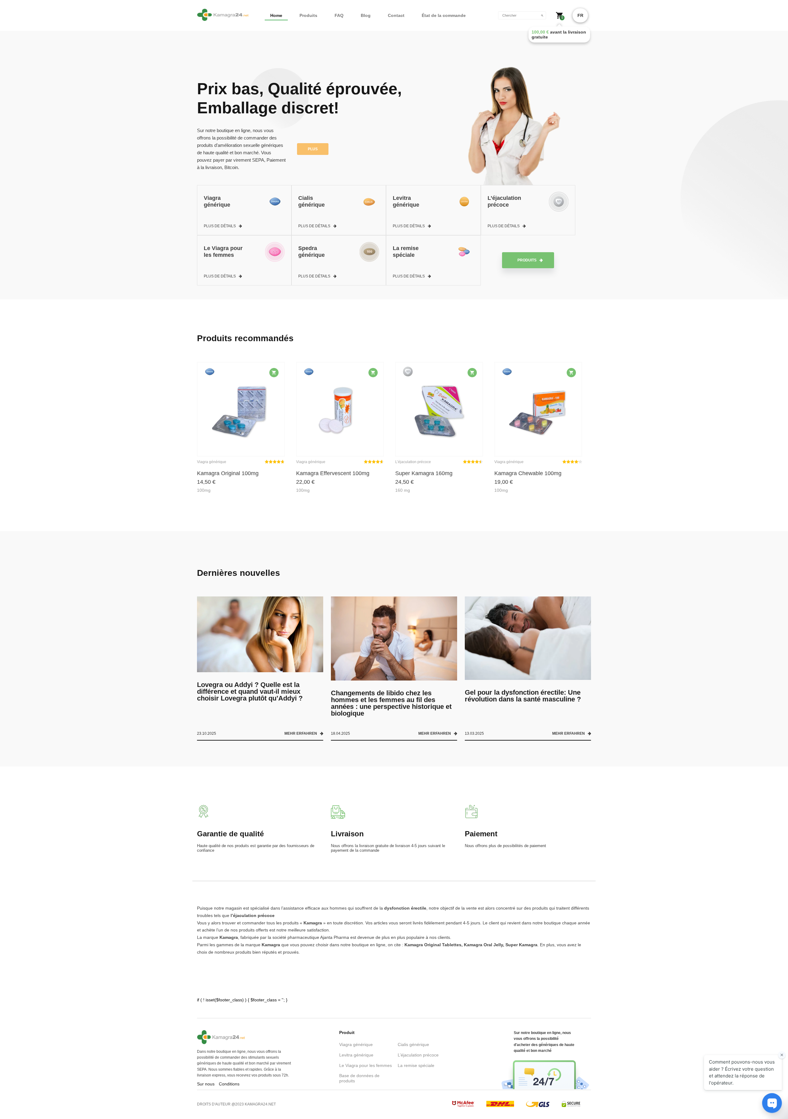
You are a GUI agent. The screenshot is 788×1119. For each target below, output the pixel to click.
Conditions (229, 1083)
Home (276, 15)
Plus (313, 149)
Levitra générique (356, 1054)
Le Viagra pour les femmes (365, 1065)
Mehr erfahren (300, 733)
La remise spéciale (416, 1065)
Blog (366, 15)
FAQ (339, 15)
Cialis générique (413, 1044)
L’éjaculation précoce (418, 1054)
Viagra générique (356, 1044)
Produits (308, 15)
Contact (396, 15)
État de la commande (444, 15)
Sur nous (206, 1083)
